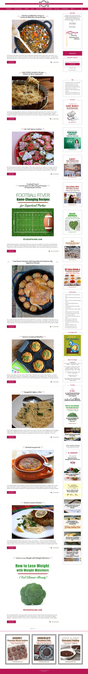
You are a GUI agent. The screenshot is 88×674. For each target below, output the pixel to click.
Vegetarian (73, 364)
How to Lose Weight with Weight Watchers (32, 558)
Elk (75, 369)
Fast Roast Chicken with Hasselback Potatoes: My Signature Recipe (33, 262)
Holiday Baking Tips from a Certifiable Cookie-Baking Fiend (72, 523)
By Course (57, 8)
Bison (73, 369)
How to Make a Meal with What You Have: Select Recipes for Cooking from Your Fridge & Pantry (72, 379)
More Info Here (72, 70)
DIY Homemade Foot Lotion (70, 326)
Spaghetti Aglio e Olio (32, 392)
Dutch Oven (74, 372)
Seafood (67, 368)
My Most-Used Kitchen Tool (70, 324)
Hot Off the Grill (68, 372)
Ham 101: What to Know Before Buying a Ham (72, 491)
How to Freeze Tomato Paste (71, 319)
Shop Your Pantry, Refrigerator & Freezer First (72, 459)
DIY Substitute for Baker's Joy (71, 327)
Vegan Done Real (72, 376)
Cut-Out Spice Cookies (33, 129)
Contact (74, 26)
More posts (32, 628)
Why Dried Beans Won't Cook (71, 320)
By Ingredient (65, 8)
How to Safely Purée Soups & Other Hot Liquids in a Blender (72, 506)
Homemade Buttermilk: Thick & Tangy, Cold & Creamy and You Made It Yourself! (72, 554)
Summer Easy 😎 (18, 8)
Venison (79, 369)
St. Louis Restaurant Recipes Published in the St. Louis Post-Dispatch (72, 395)
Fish (77, 367)
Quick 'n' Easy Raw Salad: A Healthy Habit (72, 475)
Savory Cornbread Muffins (32, 337)
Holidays (27, 8)
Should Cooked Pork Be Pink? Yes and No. (72, 435)
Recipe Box (8, 8)
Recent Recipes (72, 27)
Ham (79, 366)
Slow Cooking (49, 8)
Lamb (71, 367)
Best (32, 8)
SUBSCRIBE (72, 64)
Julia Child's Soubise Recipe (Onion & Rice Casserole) (33, 73)
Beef (65, 366)
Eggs (75, 367)
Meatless (72, 368)
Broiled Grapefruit (33, 447)
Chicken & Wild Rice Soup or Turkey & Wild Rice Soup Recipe (32, 16)
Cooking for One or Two (72, 375)
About (70, 26)
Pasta (76, 368)
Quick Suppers (39, 8)
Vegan (77, 364)
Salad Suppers (74, 363)
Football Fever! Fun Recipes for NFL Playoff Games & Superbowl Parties (33, 185)
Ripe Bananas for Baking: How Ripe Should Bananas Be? (72, 539)
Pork (76, 366)
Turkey (73, 366)
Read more (11, 62)
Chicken (68, 366)
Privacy (45, 671)
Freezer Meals (74, 373)
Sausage (67, 367)
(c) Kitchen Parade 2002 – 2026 (44, 670)
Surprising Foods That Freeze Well (72, 311)
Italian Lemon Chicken (33, 503)
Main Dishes (72, 362)
